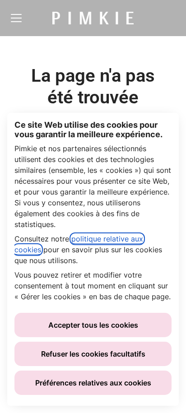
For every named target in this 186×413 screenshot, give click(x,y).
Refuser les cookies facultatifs (93, 353)
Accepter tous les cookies (93, 324)
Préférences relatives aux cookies (93, 382)
